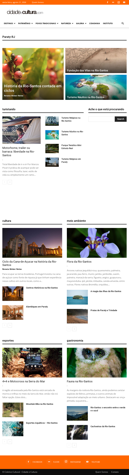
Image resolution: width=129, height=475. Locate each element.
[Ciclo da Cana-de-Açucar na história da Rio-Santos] (32, 243)
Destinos (8, 23)
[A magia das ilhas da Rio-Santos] (77, 297)
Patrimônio (24, 23)
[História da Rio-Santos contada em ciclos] (33, 74)
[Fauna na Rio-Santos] (97, 362)
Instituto (108, 23)
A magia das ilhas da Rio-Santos (106, 291)
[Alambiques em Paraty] (12, 312)
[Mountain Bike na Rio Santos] (12, 410)
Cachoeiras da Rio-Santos (103, 426)
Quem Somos (38, 2)
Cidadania (94, 23)
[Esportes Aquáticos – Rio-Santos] (12, 428)
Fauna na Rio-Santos (80, 381)
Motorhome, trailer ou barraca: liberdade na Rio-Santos (18, 151)
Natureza (66, 23)
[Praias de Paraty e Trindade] (77, 316)
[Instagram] (118, 2)
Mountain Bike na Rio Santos (39, 404)
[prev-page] (4, 182)
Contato (115, 471)
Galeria (80, 23)
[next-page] (10, 182)
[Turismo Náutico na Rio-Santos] (96, 87)
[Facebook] (107, 2)
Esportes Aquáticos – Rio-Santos (42, 423)
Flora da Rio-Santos (79, 261)
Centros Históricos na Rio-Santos (42, 288)
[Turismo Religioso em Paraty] (52, 162)
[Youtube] (124, 2)
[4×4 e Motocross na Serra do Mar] (32, 362)
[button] (123, 23)
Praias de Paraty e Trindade (104, 310)
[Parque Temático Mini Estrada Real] (52, 148)
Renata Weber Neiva (12, 269)
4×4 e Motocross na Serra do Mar (23, 381)
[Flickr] (113, 2)
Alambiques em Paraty (37, 306)
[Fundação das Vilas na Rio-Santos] (96, 60)
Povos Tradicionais (46, 23)
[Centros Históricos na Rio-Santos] (12, 293)
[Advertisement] (87, 12)
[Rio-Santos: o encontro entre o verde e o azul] (77, 413)
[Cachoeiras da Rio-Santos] (77, 432)
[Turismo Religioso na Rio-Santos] (52, 121)
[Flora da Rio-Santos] (97, 243)
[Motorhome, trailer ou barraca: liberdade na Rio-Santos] (21, 130)
